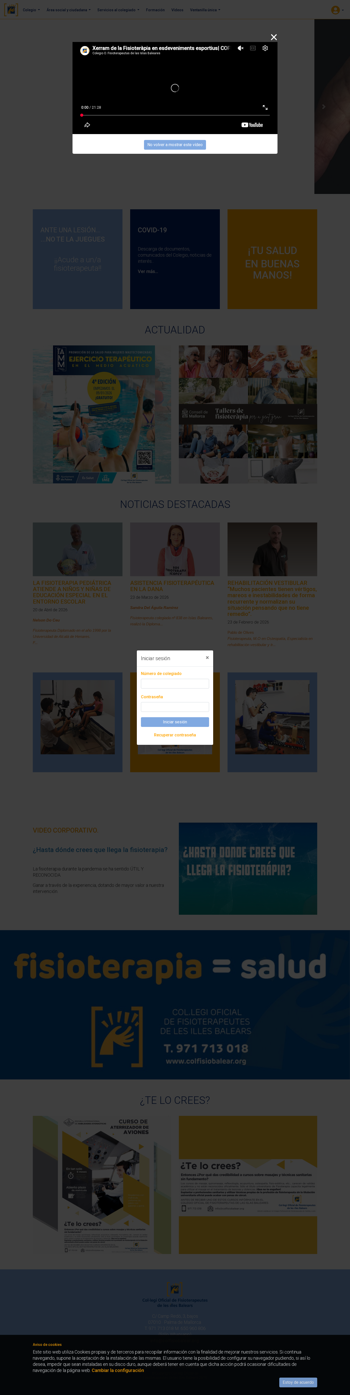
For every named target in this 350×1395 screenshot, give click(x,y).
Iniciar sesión (175, 722)
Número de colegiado (161, 673)
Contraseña (152, 696)
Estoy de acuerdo (298, 1382)
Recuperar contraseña (175, 735)
